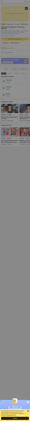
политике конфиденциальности (8, 415)
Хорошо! (15, 418)
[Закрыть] (28, 402)
